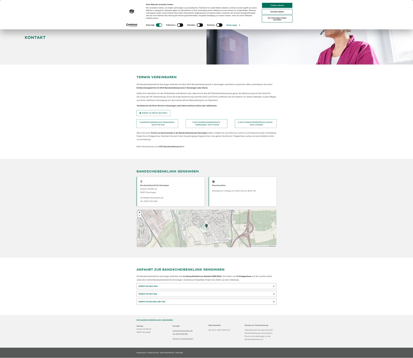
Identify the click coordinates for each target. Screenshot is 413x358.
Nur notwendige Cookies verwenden (277, 19)
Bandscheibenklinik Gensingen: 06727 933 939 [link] (158, 123)
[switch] (180, 25)
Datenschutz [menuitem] (153, 353)
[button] (206, 226)
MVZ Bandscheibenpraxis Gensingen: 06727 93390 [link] (207, 123)
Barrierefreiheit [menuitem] (167, 353)
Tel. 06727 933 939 (148, 201)
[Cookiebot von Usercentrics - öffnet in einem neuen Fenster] (131, 25)
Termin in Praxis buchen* (183, 339)
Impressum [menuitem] (141, 353)
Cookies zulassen (277, 5)
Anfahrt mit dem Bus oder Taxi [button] (151, 301)
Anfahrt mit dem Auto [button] (148, 286)
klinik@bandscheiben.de (151, 197)
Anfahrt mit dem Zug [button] (147, 294)
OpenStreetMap (263, 246)
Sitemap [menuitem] (179, 353)
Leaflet (254, 246)
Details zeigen (231, 25)
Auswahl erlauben (277, 12)
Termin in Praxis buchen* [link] (155, 113)
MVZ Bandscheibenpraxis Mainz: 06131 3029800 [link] (256, 123)
